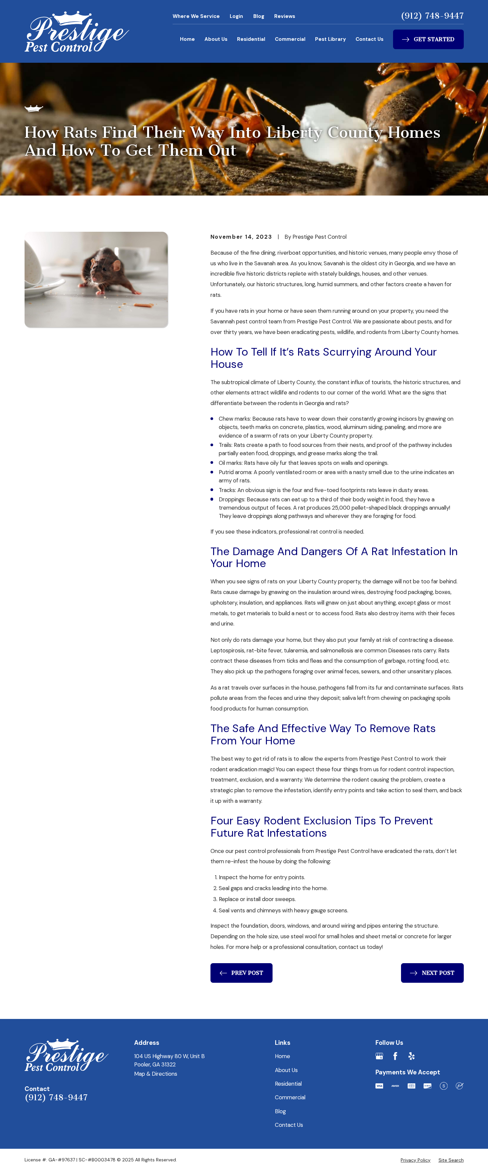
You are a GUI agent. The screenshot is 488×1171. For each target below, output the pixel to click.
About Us (215, 39)
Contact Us (369, 39)
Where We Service (196, 16)
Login (236, 16)
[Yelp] (411, 1056)
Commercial (290, 39)
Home (187, 39)
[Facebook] (395, 1056)
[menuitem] (416, 1160)
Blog (258, 16)
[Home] (77, 31)
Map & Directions (155, 1073)
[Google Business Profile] (379, 1056)
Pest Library (330, 39)
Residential (251, 39)
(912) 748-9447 (432, 15)
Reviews (284, 16)
